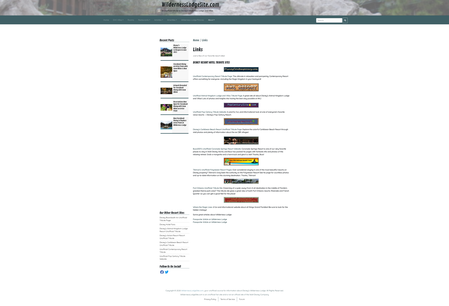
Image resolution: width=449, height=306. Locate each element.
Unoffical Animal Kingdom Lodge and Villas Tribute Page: (218, 95)
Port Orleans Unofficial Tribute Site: (208, 188)
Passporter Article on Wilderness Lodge (210, 219)
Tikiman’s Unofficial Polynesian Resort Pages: (212, 170)
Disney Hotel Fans (167, 224)
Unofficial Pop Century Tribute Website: (209, 112)
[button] (118, 20)
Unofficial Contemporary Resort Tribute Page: (212, 76)
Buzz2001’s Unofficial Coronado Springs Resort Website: (217, 149)
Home (196, 40)
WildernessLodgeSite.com (190, 4)
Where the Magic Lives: (202, 207)
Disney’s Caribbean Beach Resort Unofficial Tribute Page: (217, 129)
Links (205, 40)
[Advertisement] (224, 29)
